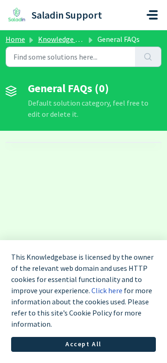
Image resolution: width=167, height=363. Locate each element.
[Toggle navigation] (152, 15)
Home (15, 39)
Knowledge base (64, 39)
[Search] (148, 57)
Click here (106, 290)
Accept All (83, 344)
